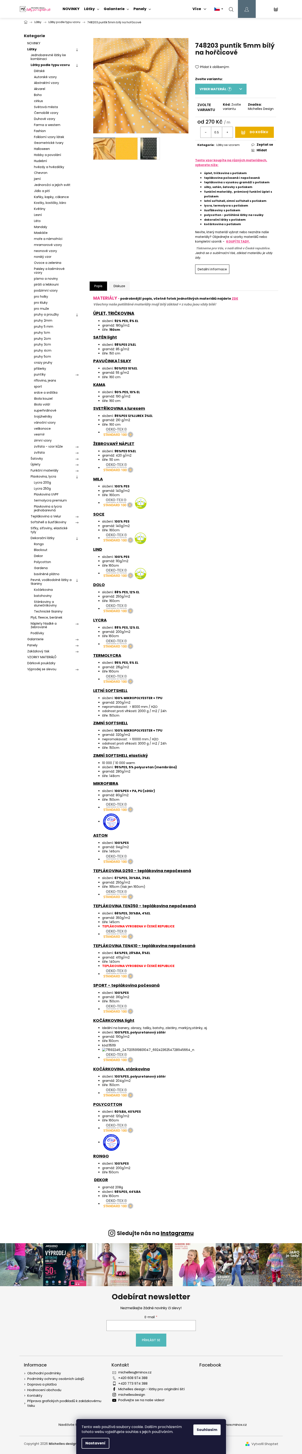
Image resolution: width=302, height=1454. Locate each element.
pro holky (41, 296)
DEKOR (101, 1180)
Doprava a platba (42, 1384)
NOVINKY (33, 43)
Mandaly (40, 227)
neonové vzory (45, 251)
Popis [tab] (98, 286)
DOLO (99, 584)
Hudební (40, 161)
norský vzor (42, 256)
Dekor (38, 556)
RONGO (101, 1156)
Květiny (39, 209)
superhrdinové (45, 410)
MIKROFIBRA (105, 783)
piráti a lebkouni (46, 284)
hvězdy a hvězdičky (49, 167)
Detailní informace (212, 269)
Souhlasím (207, 1429)
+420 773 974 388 (133, 1383)
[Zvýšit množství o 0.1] (227, 132)
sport (38, 386)
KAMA (99, 384)
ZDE (235, 298)
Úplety (35, 464)
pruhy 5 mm (43, 326)
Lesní (38, 215)
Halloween (42, 149)
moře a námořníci (48, 239)
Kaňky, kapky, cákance (51, 197)
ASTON (100, 835)
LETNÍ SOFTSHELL (110, 690)
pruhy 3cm (42, 344)
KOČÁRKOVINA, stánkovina (121, 1069)
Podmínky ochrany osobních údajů (55, 1378)
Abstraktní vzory (46, 83)
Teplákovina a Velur (46, 516)
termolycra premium (50, 500)
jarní (37, 179)
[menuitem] (71, 9)
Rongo (39, 544)
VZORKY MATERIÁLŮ (41, 657)
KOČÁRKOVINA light (113, 1020)
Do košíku (259, 132)
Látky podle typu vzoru (50, 65)
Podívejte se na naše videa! (141, 1400)
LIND (97, 549)
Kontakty (34, 1395)
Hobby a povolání (47, 155)
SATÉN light (105, 337)
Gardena (41, 568)
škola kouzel (43, 398)
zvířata (39, 452)
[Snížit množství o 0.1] (206, 132)
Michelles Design (261, 109)
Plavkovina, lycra (43, 476)
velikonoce (42, 428)
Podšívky (37, 633)
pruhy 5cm (42, 356)
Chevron (40, 173)
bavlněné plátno (46, 574)
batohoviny (43, 596)
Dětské (39, 71)
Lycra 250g (42, 488)
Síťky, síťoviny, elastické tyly (49, 530)
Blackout (40, 550)
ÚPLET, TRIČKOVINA (113, 313)
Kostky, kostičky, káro (50, 203)
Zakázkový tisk (38, 651)
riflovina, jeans (45, 380)
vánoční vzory (45, 422)
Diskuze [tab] (119, 286)
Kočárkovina (43, 589)
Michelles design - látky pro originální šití (151, 1389)
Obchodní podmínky (44, 1373)
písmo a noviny (46, 278)
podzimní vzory (46, 290)
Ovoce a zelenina (47, 262)
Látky (32, 49)
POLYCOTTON (107, 1104)
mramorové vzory (48, 245)
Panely (32, 645)
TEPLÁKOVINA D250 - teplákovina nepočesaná (142, 870)
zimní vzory (43, 440)
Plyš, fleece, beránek (46, 617)
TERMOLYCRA (107, 655)
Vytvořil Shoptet (264, 1444)
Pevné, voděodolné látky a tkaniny (51, 582)
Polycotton (42, 562)
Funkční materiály (44, 470)
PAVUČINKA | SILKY (112, 361)
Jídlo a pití (42, 191)
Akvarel (39, 89)
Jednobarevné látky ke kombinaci (48, 57)
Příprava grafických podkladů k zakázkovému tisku (64, 1403)
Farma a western (47, 125)
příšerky (40, 368)
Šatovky (37, 458)
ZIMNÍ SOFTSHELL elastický (120, 755)
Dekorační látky (43, 538)
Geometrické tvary (48, 143)
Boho (38, 95)
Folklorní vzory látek (49, 137)
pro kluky (41, 302)
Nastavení (95, 1443)
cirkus (38, 101)
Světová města (46, 107)
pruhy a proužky (46, 314)
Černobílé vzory (46, 113)
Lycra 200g (42, 482)
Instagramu (177, 1233)
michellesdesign (131, 1394)
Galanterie (35, 639)
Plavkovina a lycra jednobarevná (48, 508)
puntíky (40, 374)
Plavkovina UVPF (46, 494)
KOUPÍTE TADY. (238, 241)
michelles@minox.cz (135, 1372)
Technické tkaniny (48, 611)
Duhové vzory (44, 119)
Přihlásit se (151, 1340)
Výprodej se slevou (41, 669)
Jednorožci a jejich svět (52, 185)
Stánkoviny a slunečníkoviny (45, 604)
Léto (37, 221)
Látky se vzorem (228, 145)
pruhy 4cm (42, 350)
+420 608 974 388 (133, 1377)
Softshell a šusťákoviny (48, 522)
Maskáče (41, 233)
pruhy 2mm (43, 320)
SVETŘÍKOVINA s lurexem (119, 408)
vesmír (39, 434)
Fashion (40, 131)
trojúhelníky (43, 416)
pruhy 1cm (42, 332)
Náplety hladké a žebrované (44, 625)
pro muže (41, 308)
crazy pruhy (43, 362)
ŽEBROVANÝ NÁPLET (113, 443)
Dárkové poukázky (41, 663)
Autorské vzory (45, 77)
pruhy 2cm (42, 338)
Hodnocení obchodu (44, 1390)
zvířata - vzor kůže (48, 446)
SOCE (98, 514)
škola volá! (42, 404)
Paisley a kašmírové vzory (49, 271)
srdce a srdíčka (45, 392)
